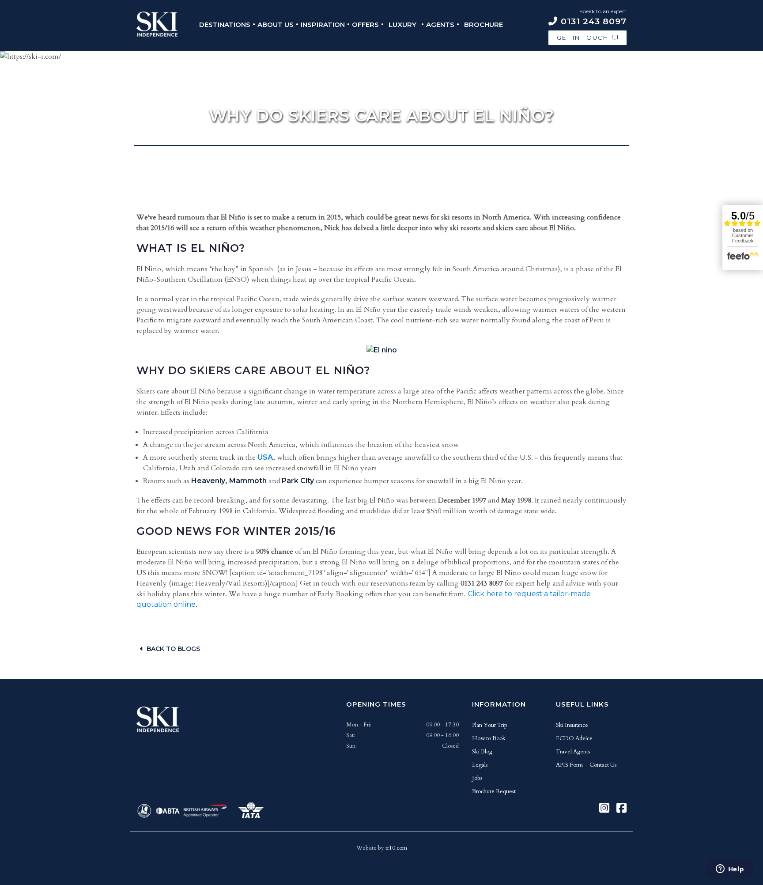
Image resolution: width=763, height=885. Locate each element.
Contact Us (602, 765)
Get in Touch (582, 37)
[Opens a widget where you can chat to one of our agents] (730, 870)
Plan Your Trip (489, 725)
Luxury (402, 24)
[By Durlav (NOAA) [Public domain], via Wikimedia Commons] (381, 350)
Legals (479, 765)
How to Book (489, 738)
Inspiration (323, 24)
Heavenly (208, 481)
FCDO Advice (574, 738)
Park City (298, 481)
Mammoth (248, 481)
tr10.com (396, 848)
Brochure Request (494, 791)
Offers (365, 24)
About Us (275, 24)
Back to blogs (173, 649)
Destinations (224, 24)
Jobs (477, 778)
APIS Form (569, 765)
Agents (440, 24)
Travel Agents (573, 752)
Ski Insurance (572, 725)
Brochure (483, 24)
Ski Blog (482, 752)
